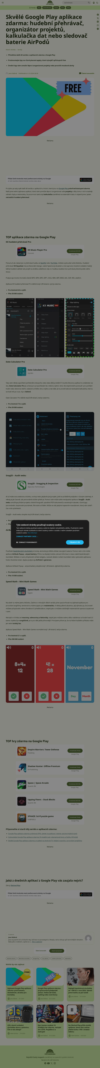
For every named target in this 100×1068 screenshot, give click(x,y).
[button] (50, 536)
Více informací (32, 533)
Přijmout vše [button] (75, 542)
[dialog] (50, 534)
